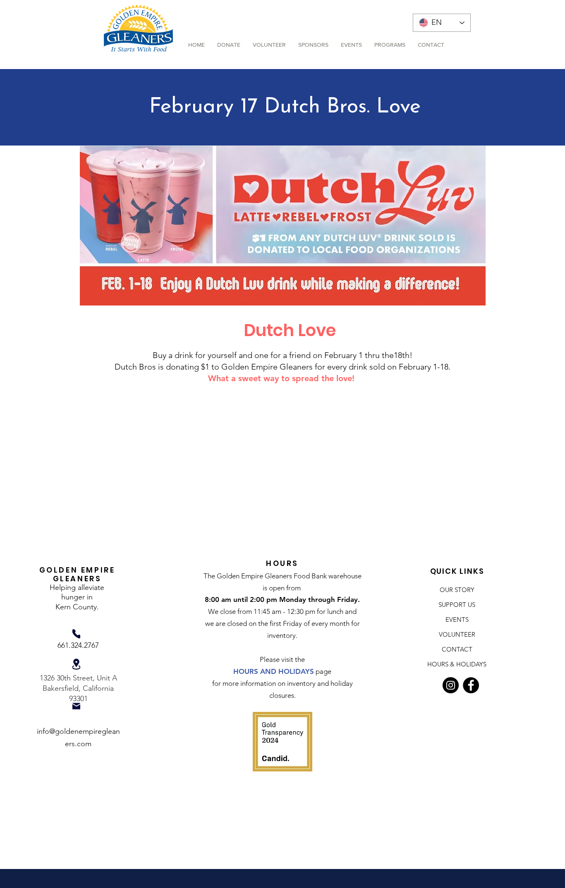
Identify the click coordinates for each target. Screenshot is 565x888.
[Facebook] (471, 685)
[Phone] (76, 633)
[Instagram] (451, 685)
